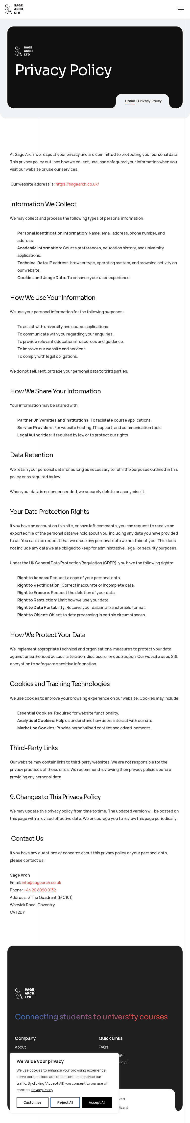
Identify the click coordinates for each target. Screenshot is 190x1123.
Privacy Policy (42, 1089)
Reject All (65, 1102)
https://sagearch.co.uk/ (77, 184)
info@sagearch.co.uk (41, 882)
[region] (64, 1083)
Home (130, 100)
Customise (33, 1102)
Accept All (97, 1102)
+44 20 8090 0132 (40, 890)
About (20, 1047)
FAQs (103, 1047)
